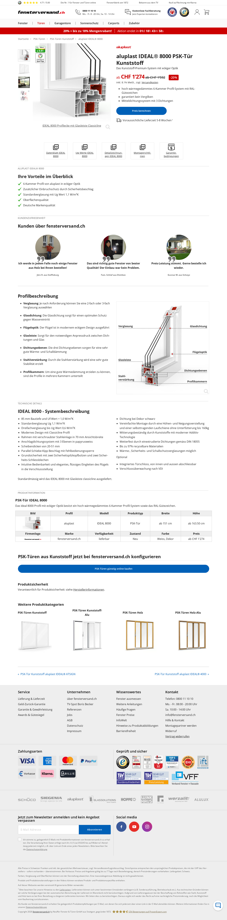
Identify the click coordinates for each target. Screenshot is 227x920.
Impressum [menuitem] (74, 731)
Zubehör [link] (134, 23)
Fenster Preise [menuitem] (125, 715)
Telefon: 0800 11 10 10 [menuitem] (179, 699)
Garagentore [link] (62, 23)
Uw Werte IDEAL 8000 (85, 154)
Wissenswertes (128, 692)
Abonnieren (94, 829)
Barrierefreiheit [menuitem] (126, 731)
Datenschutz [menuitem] (75, 726)
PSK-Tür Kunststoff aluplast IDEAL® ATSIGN (47, 674)
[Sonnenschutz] (100, 23)
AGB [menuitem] (69, 720)
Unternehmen (78, 692)
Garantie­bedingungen (171, 154)
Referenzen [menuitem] (74, 709)
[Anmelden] (197, 12)
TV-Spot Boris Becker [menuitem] (80, 704)
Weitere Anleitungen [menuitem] (129, 704)
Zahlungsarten (30, 751)
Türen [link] (41, 23)
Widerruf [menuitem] (171, 731)
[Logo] (41, 12)
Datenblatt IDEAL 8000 (55, 154)
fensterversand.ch (41, 911)
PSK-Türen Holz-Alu (188, 612)
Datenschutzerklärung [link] (36, 907)
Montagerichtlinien (142, 154)
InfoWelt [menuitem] (121, 720)
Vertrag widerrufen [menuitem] (177, 736)
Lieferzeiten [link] (65, 889)
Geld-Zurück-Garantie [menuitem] (31, 704)
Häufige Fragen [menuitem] (125, 709)
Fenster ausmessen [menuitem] (128, 699)
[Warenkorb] (206, 12)
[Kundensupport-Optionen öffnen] (218, 905)
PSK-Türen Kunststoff (32, 612)
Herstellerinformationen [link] (88, 589)
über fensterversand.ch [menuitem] (82, 699)
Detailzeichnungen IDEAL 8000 (113, 154)
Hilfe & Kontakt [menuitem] (174, 720)
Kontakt (171, 692)
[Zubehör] (141, 23)
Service (24, 692)
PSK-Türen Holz (133, 612)
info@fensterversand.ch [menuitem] (180, 715)
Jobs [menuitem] (69, 715)
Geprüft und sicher (131, 751)
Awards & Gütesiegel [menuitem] (31, 715)
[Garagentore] (72, 23)
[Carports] (121, 23)
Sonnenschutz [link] (89, 23)
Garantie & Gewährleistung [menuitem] (35, 709)
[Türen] (47, 23)
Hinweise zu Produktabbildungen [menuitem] (137, 726)
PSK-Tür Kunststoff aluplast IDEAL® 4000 (181, 674)
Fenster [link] (23, 23)
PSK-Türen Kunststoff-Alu (87, 613)
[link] (34, 2)
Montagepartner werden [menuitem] (181, 726)
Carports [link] (113, 23)
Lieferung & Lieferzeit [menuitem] (31, 699)
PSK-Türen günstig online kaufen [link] (113, 568)
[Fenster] (29, 23)
